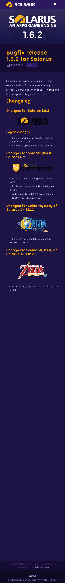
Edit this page (42, 567)
